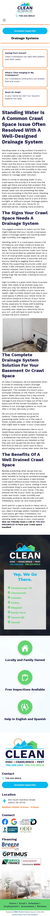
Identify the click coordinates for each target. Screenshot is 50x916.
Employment (11, 906)
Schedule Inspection (25, 31)
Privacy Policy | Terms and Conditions (25, 914)
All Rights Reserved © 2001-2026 (34, 912)
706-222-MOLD (26, 16)
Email (22, 903)
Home (12, 903)
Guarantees (27, 906)
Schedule (33, 903)
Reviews (41, 906)
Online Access (18, 912)
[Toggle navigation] (4, 20)
